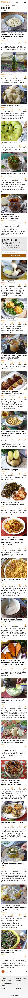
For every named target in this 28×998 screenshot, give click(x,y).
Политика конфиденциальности (21, 981)
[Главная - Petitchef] (2, 5)
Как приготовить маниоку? (11, 106)
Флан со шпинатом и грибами (12, 822)
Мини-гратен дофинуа (9, 319)
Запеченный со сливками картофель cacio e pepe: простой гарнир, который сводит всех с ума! (13, 908)
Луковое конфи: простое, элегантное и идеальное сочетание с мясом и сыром (11, 782)
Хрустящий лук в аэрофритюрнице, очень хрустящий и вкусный (10, 216)
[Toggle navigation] (25, 2)
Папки (3, 988)
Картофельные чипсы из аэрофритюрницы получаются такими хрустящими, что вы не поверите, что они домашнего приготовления (12, 540)
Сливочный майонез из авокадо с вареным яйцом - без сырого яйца (13, 700)
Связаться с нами (21, 978)
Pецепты (4, 978)
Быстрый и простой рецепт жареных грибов (11, 951)
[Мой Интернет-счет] (17, 2)
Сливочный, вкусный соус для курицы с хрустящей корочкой (12, 620)
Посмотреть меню (7, 983)
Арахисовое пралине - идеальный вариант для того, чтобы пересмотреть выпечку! (14, 357)
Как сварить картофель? (10, 470)
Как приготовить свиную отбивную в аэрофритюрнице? (12, 503)
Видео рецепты (6, 980)
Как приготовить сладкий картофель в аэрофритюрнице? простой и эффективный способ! (13, 662)
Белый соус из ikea (8, 281)
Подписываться (14, 255)
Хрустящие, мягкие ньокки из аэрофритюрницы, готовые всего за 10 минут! (13, 433)
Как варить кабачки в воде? (11, 142)
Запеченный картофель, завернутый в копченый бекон (12, 392)
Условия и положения (18, 985)
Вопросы (4, 985)
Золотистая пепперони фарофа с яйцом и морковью (13, 580)
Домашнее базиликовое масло (12, 73)
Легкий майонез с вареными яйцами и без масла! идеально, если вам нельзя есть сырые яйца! (13, 35)
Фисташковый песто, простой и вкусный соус (13, 174)
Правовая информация (18, 989)
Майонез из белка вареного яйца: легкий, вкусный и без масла (13, 741)
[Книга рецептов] (13, 2)
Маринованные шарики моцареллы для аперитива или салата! (12, 863)
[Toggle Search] (21, 2)
